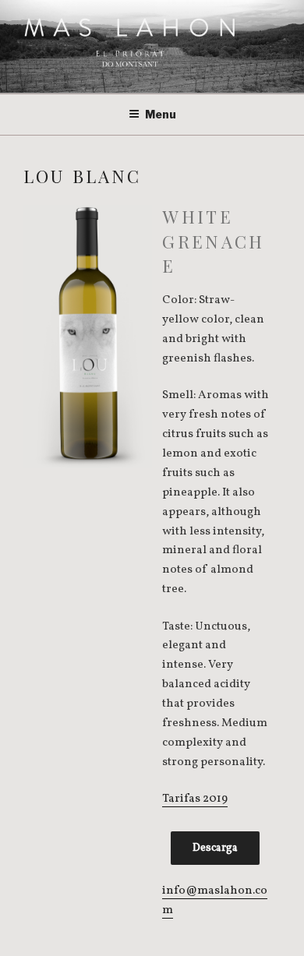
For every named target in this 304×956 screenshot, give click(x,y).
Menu (160, 114)
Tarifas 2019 (195, 799)
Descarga (215, 848)
